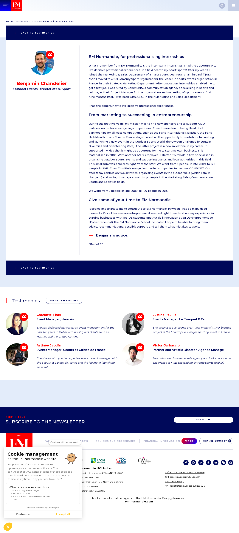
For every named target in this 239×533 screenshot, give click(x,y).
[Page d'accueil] (24, 5)
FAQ (47, 441)
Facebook (186, 462)
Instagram (193, 462)
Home (9, 21)
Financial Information (161, 441)
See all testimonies (64, 300)
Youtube (215, 462)
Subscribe (203, 419)
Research (222, 6)
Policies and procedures (116, 441)
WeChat (223, 462)
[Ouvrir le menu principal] (5, 5)
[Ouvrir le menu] (233, 5)
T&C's (84, 441)
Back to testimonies (37, 33)
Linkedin (201, 462)
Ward (189, 441)
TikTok (208, 462)
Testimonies (22, 21)
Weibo (230, 462)
